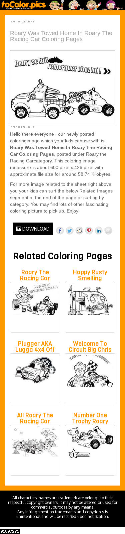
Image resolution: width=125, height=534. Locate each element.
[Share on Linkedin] (99, 231)
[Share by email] (108, 231)
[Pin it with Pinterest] (89, 231)
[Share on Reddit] (79, 231)
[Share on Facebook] (60, 231)
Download (35, 229)
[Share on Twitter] (70, 231)
